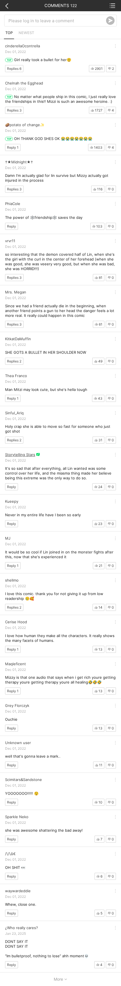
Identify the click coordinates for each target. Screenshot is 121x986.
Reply (11, 226)
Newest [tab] (26, 32)
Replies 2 (14, 361)
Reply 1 (13, 147)
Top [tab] (9, 32)
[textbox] (57, 20)
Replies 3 (14, 110)
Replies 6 (14, 68)
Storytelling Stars (20, 454)
